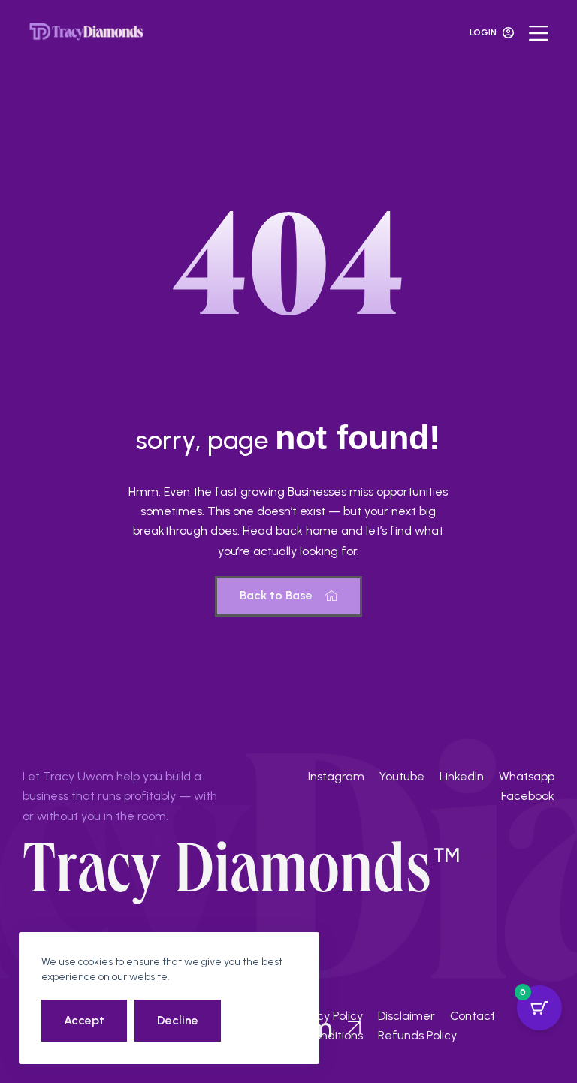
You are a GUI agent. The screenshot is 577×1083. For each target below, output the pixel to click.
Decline (177, 1020)
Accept (84, 1020)
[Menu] (538, 33)
